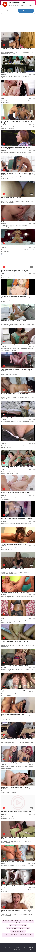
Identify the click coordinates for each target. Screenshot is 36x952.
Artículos (4, 947)
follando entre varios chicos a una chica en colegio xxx (18, 935)
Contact (25, 947)
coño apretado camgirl (18, 931)
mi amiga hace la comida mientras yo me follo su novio (18, 921)
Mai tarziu (10, 10)
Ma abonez (26, 10)
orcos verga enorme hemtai (18, 925)
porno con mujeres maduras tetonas (18, 928)
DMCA (9, 947)
